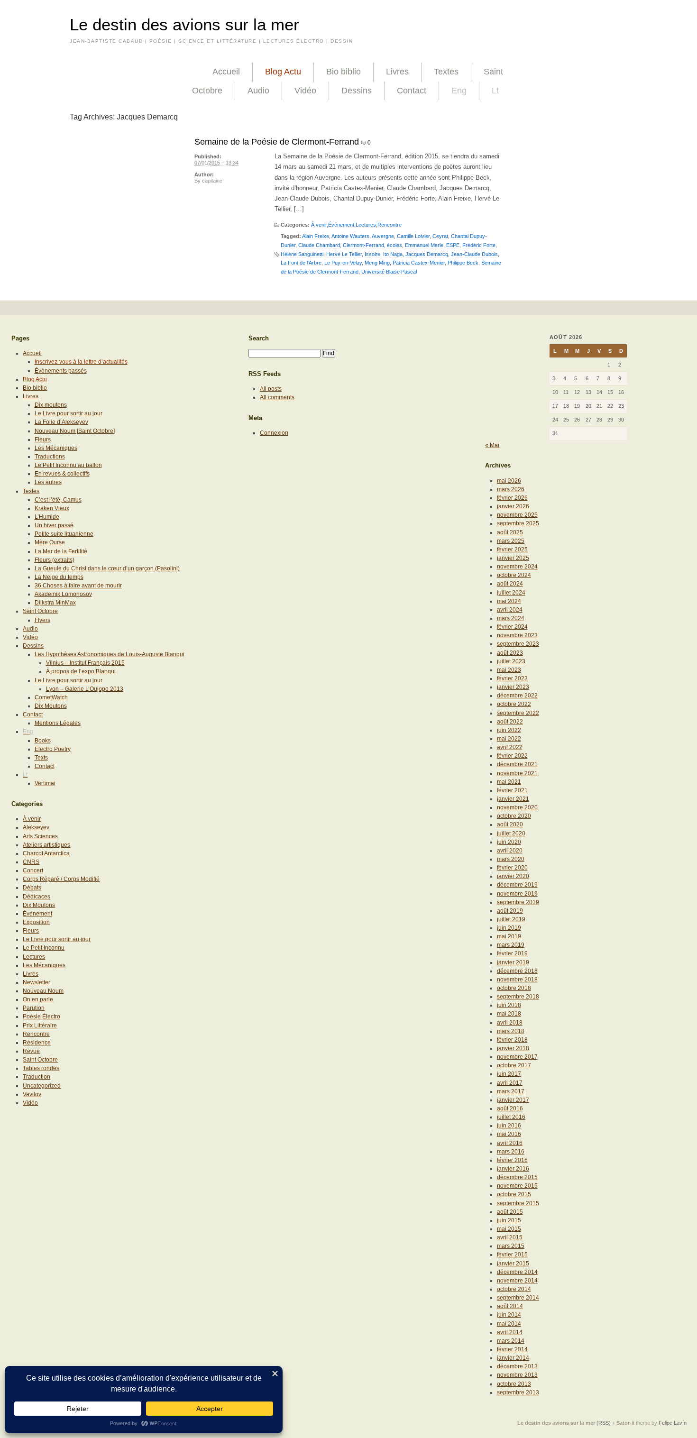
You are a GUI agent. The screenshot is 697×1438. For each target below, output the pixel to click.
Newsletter (36, 982)
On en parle (38, 999)
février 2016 (512, 1160)
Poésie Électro (41, 1016)
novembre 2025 (517, 515)
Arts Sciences (40, 836)
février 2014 (512, 1349)
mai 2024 (509, 601)
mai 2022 (509, 738)
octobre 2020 (514, 816)
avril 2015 (510, 1237)
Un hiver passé (54, 525)
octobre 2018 (514, 988)
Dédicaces (36, 896)
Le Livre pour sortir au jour (68, 413)
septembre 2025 (518, 523)
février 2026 (512, 498)
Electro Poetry (53, 749)
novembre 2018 (517, 979)
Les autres (48, 482)
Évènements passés (61, 370)
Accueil (226, 71)
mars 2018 (510, 1031)
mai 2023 (509, 670)
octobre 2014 (514, 1289)
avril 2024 (510, 609)
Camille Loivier (413, 236)
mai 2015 (509, 1229)
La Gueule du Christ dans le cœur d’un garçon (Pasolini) (107, 568)
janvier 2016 (513, 1168)
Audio (258, 90)
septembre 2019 (518, 902)
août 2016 (510, 1108)
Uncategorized (42, 1085)
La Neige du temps (59, 577)
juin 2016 (509, 1125)
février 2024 (512, 626)
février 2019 (512, 953)
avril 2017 (510, 1083)
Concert (33, 870)
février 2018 (512, 1039)
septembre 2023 (518, 644)
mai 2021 (509, 782)
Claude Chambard (319, 245)
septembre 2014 (518, 1297)
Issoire (372, 254)
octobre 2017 (514, 1065)
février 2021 (512, 790)
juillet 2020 (511, 833)
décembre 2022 (517, 695)
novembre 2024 (517, 566)
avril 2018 (510, 1022)
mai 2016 (509, 1134)
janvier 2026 (513, 506)
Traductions (50, 456)
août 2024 (510, 583)
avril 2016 (510, 1143)
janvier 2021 (513, 799)
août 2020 (510, 824)
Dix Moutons (51, 706)
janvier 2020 (513, 876)
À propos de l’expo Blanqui (81, 671)
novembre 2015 (517, 1185)
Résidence (37, 1042)
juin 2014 (509, 1314)
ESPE (452, 245)
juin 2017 (509, 1074)
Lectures (366, 225)
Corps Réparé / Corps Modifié (61, 879)
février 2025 (512, 549)
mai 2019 (509, 936)
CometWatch (51, 697)
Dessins (356, 90)
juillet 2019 (511, 919)
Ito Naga (393, 254)
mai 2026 (509, 480)
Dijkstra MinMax (55, 602)
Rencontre (389, 225)
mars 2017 (510, 1091)
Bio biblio (343, 71)
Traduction (36, 1076)
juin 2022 (509, 730)
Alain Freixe (315, 236)
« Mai (492, 445)
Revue (31, 1051)
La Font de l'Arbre (301, 263)
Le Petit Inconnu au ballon (68, 465)
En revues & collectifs (62, 473)
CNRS (31, 862)
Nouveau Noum (43, 991)
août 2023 (510, 653)
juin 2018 (509, 1005)
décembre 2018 (517, 971)
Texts (41, 757)
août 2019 (510, 910)
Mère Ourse (50, 542)
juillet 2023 (511, 661)
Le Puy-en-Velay (343, 263)
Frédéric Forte (478, 245)
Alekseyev (36, 827)
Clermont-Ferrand (363, 245)
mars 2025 (510, 541)
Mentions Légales (58, 723)
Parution (34, 1008)
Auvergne (383, 236)
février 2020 (512, 867)
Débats (32, 887)
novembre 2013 (517, 1375)
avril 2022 (510, 747)
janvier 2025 (513, 558)
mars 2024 (510, 618)
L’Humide (47, 516)
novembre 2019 (517, 893)
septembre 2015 (518, 1203)
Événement (341, 225)
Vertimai (45, 783)
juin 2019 (509, 928)
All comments (277, 397)
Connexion (274, 433)
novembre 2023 (517, 635)
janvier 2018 (513, 1048)
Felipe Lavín (673, 1423)
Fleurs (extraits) (54, 560)
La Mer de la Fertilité (61, 551)
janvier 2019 (513, 962)
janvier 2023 (513, 687)
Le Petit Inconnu (43, 947)
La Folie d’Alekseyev (61, 422)
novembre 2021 (517, 773)
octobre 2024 (514, 575)
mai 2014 (509, 1323)
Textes (446, 71)
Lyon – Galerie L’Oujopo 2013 (84, 689)
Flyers (42, 620)
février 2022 (512, 755)
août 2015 (510, 1212)
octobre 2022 (514, 704)
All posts (271, 388)
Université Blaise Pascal (389, 272)
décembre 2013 (517, 1366)
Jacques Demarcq (426, 254)
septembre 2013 (518, 1392)
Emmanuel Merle (424, 245)
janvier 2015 (513, 1263)
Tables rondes (41, 1068)
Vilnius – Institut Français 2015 (85, 662)
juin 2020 (509, 842)
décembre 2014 (517, 1272)
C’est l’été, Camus (58, 499)
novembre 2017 (517, 1056)
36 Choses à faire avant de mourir (78, 585)
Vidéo (305, 90)
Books (43, 740)
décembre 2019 (517, 884)
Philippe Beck (463, 263)
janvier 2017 (513, 1100)
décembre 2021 (517, 764)
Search (258, 338)
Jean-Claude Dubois (474, 254)
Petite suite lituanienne (64, 534)
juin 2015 (509, 1220)
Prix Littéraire (40, 1025)
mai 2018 (509, 1013)
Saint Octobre (40, 611)
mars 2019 (510, 945)
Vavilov (32, 1094)
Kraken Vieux (52, 508)
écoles (394, 245)
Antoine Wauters (350, 236)
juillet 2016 (511, 1117)
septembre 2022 (518, 713)
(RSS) (603, 1423)
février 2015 (512, 1254)
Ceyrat (440, 236)
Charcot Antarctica (46, 853)
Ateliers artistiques (46, 845)
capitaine (212, 180)
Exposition (36, 922)
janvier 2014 (513, 1358)
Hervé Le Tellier (344, 254)
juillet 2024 (511, 592)
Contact (411, 90)
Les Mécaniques (56, 448)
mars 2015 (510, 1246)
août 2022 (510, 721)
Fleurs (43, 439)
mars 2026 (510, 489)
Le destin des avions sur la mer (184, 24)
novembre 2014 (517, 1280)
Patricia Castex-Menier (419, 263)
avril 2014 (510, 1332)
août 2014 (510, 1306)
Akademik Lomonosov (63, 594)
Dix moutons (51, 405)
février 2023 (512, 678)
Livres (397, 71)
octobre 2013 (514, 1384)
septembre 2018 (518, 996)
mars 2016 (510, 1151)
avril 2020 (510, 850)
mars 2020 (510, 859)
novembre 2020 (517, 807)
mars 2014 (510, 1340)
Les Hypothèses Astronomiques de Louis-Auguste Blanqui (109, 654)
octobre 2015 (514, 1194)
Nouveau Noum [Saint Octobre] (75, 431)
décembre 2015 (517, 1177)
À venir (319, 225)
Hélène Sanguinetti (302, 254)
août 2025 (510, 532)
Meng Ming (377, 263)
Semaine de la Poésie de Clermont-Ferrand (276, 142)
